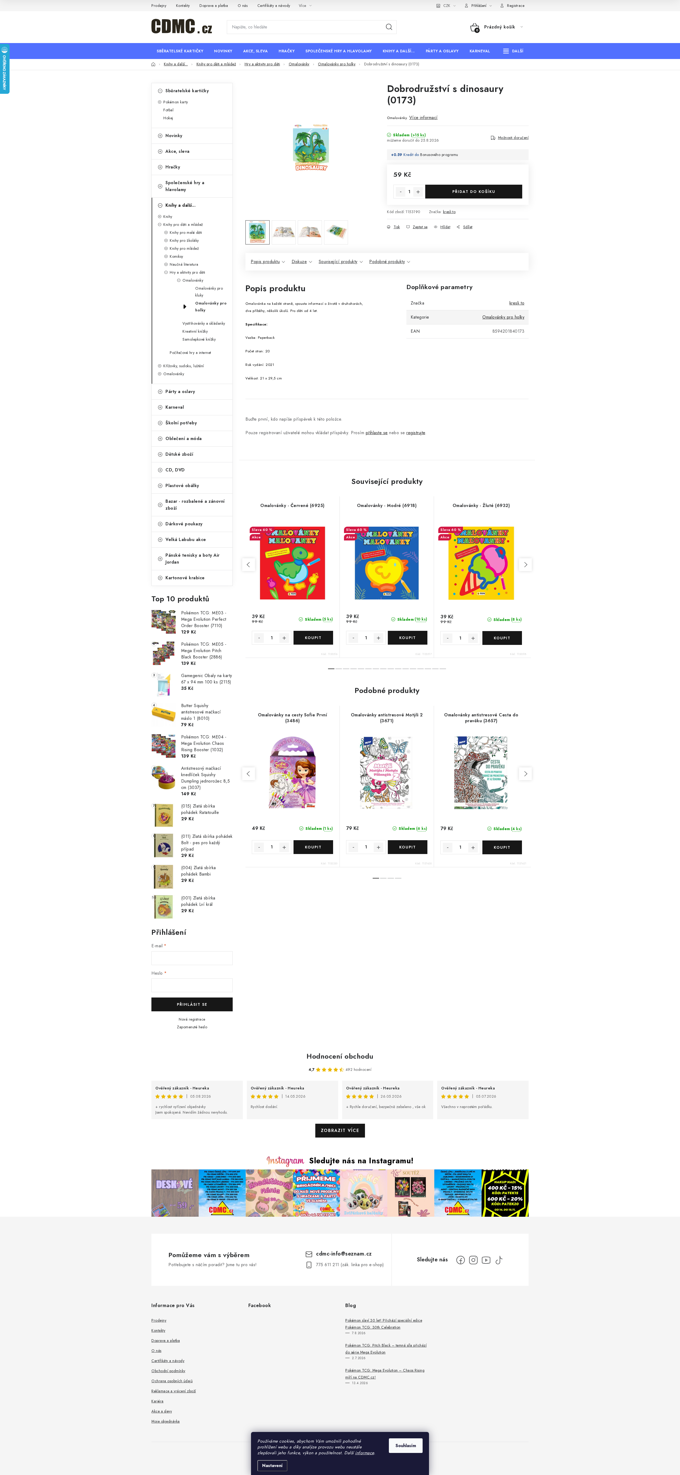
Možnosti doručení (513, 137)
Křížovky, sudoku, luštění (183, 366)
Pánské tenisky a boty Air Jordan (192, 558)
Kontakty (183, 5)
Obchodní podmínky (168, 1370)
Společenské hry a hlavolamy (185, 186)
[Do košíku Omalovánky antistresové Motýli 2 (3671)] (407, 847)
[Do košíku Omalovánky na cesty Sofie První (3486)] (313, 847)
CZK (446, 5)
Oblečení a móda (183, 439)
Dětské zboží (179, 454)
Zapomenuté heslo (192, 1027)
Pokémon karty (175, 102)
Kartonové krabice (185, 578)
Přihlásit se (192, 1004)
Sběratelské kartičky (187, 91)
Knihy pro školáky (184, 240)
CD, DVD (175, 470)
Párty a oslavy (180, 391)
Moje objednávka (165, 1421)
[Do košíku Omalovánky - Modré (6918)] (407, 638)
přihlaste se (377, 433)
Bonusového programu (439, 154)
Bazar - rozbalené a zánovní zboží (195, 504)
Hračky (172, 167)
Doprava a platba (213, 5)
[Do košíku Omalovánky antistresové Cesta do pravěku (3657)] (502, 847)
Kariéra (157, 1401)
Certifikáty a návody (273, 5)
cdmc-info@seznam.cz (344, 1254)
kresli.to (449, 211)
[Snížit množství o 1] (400, 192)
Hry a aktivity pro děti (187, 272)
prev (248, 564)
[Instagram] (473, 1260)
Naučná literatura (184, 264)
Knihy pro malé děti (186, 232)
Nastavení (272, 1466)
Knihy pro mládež (184, 248)
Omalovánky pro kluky (209, 292)
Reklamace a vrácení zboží (173, 1391)
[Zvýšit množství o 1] (418, 192)
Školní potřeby (181, 423)
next (525, 564)
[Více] (513, 51)
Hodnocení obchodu (340, 1056)
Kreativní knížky (195, 331)
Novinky (173, 136)
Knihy (167, 216)
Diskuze (299, 262)
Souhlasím (406, 1446)
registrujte (415, 433)
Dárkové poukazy (184, 524)
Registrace (515, 5)
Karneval (174, 407)
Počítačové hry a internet (190, 352)
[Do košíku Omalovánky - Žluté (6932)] (502, 638)
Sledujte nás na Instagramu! (361, 1160)
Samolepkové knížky (199, 339)
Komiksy (176, 256)
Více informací (423, 118)
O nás (243, 5)
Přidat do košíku (473, 191)
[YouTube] (486, 1260)
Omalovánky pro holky (211, 307)
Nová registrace (192, 1019)
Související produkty (338, 262)
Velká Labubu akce (185, 539)
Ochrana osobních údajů (172, 1381)
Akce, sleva (177, 151)
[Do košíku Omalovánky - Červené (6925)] (313, 638)
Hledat (389, 27)
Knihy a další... (180, 205)
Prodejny (158, 5)
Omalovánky (192, 280)
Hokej (168, 118)
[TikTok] (499, 1260)
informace (364, 1453)
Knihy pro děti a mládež (183, 224)
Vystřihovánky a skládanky (203, 323)
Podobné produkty (387, 262)
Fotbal (168, 110)
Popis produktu (265, 262)
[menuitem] (180, 51)
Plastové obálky (182, 486)
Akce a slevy (161, 1411)
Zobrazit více (340, 1130)
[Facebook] (460, 1260)
